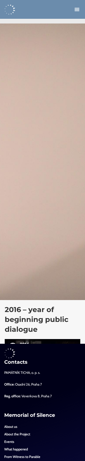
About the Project (17, 434)
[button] (77, 9)
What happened (16, 449)
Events (9, 442)
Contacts (15, 362)
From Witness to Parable (22, 457)
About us (10, 427)
